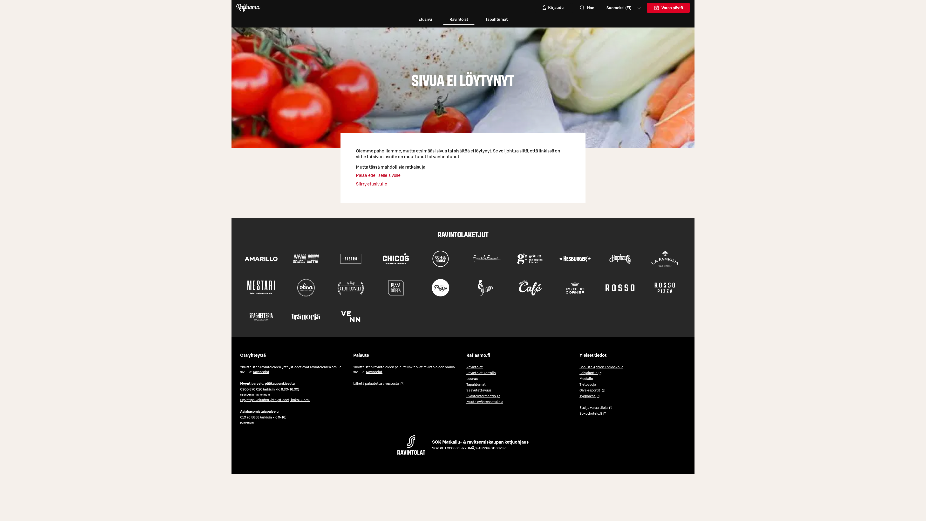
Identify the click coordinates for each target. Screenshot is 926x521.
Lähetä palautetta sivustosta (378, 383)
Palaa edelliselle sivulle (378, 175)
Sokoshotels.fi (592, 413)
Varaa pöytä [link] (672, 9)
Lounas (472, 379)
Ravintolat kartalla (481, 373)
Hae (590, 8)
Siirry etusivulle (371, 184)
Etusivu (425, 19)
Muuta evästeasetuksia (484, 402)
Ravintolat (458, 19)
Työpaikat (589, 396)
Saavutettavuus (478, 390)
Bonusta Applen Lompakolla (601, 367)
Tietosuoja (587, 384)
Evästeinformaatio (483, 396)
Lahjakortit (590, 373)
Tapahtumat (496, 19)
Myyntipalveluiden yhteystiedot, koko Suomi (275, 400)
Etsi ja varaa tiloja (595, 408)
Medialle (586, 379)
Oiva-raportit (592, 390)
